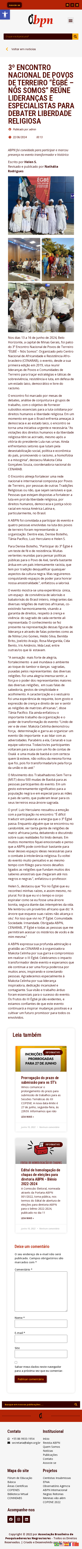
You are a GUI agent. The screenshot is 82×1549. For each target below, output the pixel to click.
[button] (71, 20)
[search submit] (76, 1404)
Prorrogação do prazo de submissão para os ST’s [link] (40, 1080)
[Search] (75, 36)
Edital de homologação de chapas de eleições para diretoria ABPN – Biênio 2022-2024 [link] (40, 1177)
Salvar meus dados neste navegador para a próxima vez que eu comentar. (39, 1369)
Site (17, 1348)
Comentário (23, 1269)
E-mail (20, 1333)
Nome (20, 1318)
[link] (5, 15)
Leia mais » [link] (27, 1116)
